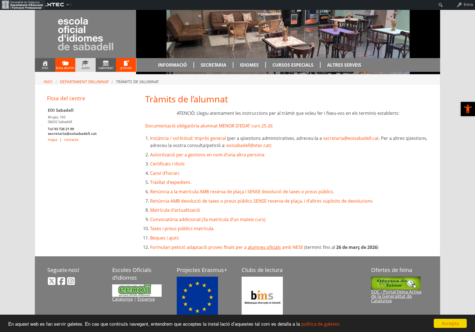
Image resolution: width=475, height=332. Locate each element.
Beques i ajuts (164, 238)
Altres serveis (344, 65)
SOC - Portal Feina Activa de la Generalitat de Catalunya (396, 296)
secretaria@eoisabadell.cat (351, 138)
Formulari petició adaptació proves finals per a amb (227, 247)
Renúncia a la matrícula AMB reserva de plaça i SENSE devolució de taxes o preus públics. (242, 192)
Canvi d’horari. (165, 173)
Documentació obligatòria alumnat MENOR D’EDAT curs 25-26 (209, 126)
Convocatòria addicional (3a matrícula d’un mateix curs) (208, 219)
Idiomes (249, 65)
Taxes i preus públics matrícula (182, 228)
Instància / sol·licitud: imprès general (188, 138)
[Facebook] (61, 283)
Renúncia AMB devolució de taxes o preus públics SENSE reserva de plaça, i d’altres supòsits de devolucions (261, 201)
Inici (48, 81)
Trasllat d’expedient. (170, 182)
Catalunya (122, 299)
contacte (71, 139)
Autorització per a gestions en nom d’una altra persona (207, 155)
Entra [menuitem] (468, 4)
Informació (172, 65)
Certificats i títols (167, 164)
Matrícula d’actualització (175, 210)
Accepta (450, 323)
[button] (468, 109)
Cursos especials (292, 65)
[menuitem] (22, 4)
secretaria (213, 65)
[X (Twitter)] (52, 283)
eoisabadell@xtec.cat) (249, 145)
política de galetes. (321, 324)
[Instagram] (71, 283)
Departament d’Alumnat (84, 81)
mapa (52, 139)
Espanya (146, 299)
